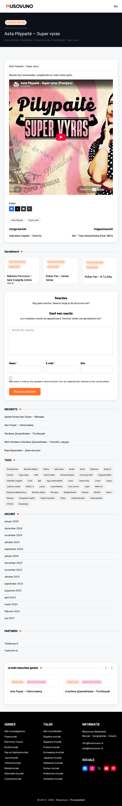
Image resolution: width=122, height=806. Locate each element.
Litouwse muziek (16, 22)
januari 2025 (11, 521)
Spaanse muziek (52, 741)
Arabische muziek (53, 773)
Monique (54, 492)
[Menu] (116, 6)
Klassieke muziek (14, 773)
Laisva (42, 486)
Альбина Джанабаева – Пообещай (24, 433)
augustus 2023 (12, 590)
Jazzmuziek (11, 757)
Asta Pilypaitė (17, 220)
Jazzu (70, 481)
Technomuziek (12, 762)
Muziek (15, 40)
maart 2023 (11, 604)
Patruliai (85, 492)
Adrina (46, 469)
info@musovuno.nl (92, 743)
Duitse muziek (51, 768)
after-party (59, 469)
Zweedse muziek (52, 778)
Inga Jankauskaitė (54, 481)
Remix (108, 492)
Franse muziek (51, 747)
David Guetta (49, 475)
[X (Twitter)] (17, 208)
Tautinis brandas (47, 498)
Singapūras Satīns (27, 498)
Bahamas (94, 469)
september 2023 (13, 583)
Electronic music (13, 741)
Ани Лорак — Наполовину (19, 425)
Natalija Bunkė (70, 492)
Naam (13, 363)
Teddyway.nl (11, 643)
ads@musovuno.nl (92, 748)
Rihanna (10, 498)
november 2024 (13, 535)
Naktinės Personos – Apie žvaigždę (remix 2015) (19, 280)
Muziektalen (26, 40)
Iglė (39, 481)
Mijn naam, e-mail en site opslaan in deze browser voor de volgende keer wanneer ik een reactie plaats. (59, 381)
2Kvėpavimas (12, 469)
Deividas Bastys (67, 475)
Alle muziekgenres (14, 731)
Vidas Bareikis (96, 498)
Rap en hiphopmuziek (16, 752)
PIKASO (97, 492)
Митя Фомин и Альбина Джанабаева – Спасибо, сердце (36, 441)
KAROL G (30, 486)
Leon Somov (73, 486)
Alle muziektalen (52, 731)
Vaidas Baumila (78, 498)
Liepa (87, 486)
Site (82, 363)
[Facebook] (11, 208)
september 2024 (13, 549)
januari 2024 (11, 556)
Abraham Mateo (31, 469)
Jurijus (109, 481)
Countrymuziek (12, 778)
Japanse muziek (52, 757)
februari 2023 (12, 611)
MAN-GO (99, 486)
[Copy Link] (29, 208)
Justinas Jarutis (13, 486)
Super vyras (34, 220)
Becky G (107, 469)
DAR (36, 475)
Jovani (97, 481)
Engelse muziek (52, 736)
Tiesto (63, 498)
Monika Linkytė (38, 492)
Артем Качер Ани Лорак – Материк (24, 416)
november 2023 (13, 569)
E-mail (50, 363)
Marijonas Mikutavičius (16, 492)
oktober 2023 (12, 576)
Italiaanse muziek (53, 762)
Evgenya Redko (104, 475)
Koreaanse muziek (53, 752)
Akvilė (71, 469)
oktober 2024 (12, 542)
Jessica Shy (84, 481)
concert (10, 475)
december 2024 (13, 528)
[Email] (23, 208)
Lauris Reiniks (56, 486)
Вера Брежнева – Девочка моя (22, 450)
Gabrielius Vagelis (14, 481)
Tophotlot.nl (11, 650)
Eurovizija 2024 (86, 475)
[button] (106, 667)
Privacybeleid (77, 799)
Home (7, 40)
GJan (30, 481)
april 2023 (10, 597)
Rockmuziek (11, 747)
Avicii (82, 469)
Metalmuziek (11, 768)
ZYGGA (10, 504)
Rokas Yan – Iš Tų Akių (98, 276)
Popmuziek (14, 267)
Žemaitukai (23, 504)
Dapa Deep (24, 475)
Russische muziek (36, 682)
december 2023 (13, 562)
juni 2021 (9, 618)
